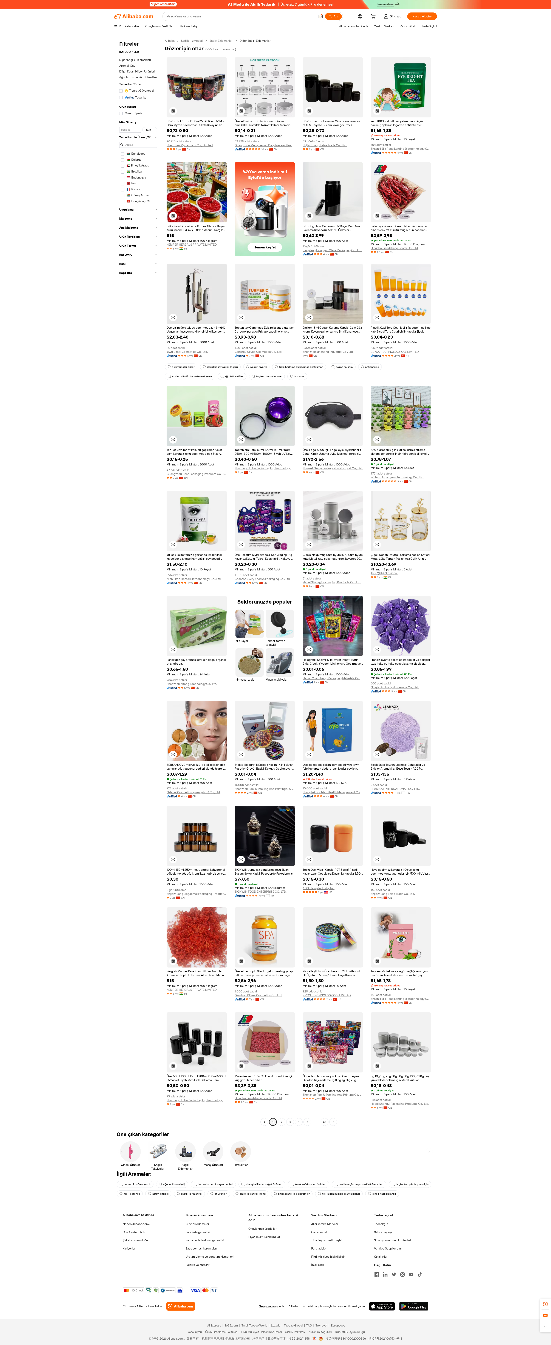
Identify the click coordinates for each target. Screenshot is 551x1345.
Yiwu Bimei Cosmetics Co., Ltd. (187, 351)
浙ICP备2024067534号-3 (385, 1338)
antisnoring (372, 366)
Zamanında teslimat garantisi (205, 1240)
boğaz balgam (344, 366)
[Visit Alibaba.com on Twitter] (393, 1274)
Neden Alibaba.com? (136, 1224)
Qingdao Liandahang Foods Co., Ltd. (394, 248)
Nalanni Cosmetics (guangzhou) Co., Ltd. (193, 792)
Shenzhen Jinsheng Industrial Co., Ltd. (328, 351)
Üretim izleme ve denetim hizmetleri (210, 1256)
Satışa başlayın (383, 1232)
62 (324, 1121)
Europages (338, 1325)
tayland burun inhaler (269, 376)
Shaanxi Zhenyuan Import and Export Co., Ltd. (333, 468)
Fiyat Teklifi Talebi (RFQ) (264, 1237)
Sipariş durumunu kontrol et (392, 1240)
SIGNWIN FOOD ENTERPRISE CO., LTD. (260, 891)
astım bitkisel (160, 1193)
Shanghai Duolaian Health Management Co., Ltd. (333, 792)
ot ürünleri (221, 1193)
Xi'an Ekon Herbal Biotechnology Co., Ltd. (194, 579)
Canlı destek (319, 1232)
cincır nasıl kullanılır (384, 1193)
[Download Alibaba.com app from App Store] (382, 1306)
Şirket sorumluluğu (135, 1240)
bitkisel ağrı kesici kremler (294, 1193)
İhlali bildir (317, 1264)
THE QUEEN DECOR (384, 573)
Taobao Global (293, 1325)
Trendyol (321, 1325)
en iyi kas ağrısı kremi (253, 1193)
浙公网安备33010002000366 (346, 1338)
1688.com (231, 1325)
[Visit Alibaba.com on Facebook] (376, 1274)
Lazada (275, 1325)
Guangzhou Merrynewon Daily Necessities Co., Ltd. (265, 145)
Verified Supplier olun (388, 1248)
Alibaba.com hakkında (138, 1215)
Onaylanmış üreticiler (262, 1228)
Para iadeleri (319, 1248)
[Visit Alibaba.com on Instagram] (402, 1274)
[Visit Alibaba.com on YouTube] (411, 1274)
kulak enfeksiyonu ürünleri (310, 1184)
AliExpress (214, 1325)
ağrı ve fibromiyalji (174, 1184)
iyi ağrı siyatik (258, 366)
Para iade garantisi (198, 1232)
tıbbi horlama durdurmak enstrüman (301, 366)
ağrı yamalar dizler (183, 366)
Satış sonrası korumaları (201, 1248)
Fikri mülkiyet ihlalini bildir (328, 1256)
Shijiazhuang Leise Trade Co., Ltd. (325, 145)
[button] (320, 16)
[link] (545, 1304)
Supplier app (268, 1306)
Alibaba (170, 40)
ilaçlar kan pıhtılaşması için (412, 1184)
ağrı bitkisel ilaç (234, 376)
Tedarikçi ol (381, 1224)
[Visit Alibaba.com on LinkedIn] (385, 1274)
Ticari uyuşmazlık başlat (326, 1240)
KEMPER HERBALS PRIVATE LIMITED (192, 244)
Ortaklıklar (380, 1256)
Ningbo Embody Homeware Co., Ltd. (395, 687)
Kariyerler (129, 1248)
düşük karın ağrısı (191, 1193)
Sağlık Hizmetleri (192, 40)
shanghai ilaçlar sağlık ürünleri (264, 1184)
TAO (309, 1325)
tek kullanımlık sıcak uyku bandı (341, 1193)
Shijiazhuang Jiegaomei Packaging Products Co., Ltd (197, 893)
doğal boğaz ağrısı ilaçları (222, 366)
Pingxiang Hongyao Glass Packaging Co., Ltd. (332, 250)
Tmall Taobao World (254, 1325)
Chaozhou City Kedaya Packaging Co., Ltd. (262, 579)
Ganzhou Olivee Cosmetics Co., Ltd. (258, 351)
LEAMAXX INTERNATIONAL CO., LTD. (395, 788)
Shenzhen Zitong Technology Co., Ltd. (192, 684)
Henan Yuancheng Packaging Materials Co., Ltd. (333, 678)
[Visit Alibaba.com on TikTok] (419, 1274)
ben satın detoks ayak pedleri (215, 1184)
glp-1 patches (132, 1193)
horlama (299, 376)
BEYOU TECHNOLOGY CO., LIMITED (395, 351)
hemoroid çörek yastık (137, 1184)
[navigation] (138, 582)
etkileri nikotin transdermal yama (192, 376)
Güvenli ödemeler (197, 1224)
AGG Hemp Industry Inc (318, 888)
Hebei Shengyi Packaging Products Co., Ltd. (332, 582)
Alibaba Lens (145, 1306)
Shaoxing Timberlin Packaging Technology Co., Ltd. (265, 468)
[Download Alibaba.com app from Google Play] (413, 1306)
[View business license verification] (314, 1338)
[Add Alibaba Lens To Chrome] (180, 1306)
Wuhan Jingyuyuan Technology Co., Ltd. (397, 477)
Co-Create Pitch (134, 1232)
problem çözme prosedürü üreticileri (361, 1184)
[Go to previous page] (264, 1122)
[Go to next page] (333, 1122)
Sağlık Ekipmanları (221, 40)
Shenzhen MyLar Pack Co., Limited (190, 145)
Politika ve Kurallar (197, 1264)
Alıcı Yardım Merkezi (324, 1224)
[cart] (374, 17)
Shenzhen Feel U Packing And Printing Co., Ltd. (265, 788)
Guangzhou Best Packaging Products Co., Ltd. (197, 474)
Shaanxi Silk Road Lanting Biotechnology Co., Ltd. (401, 148)
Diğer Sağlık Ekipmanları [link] (255, 40)
